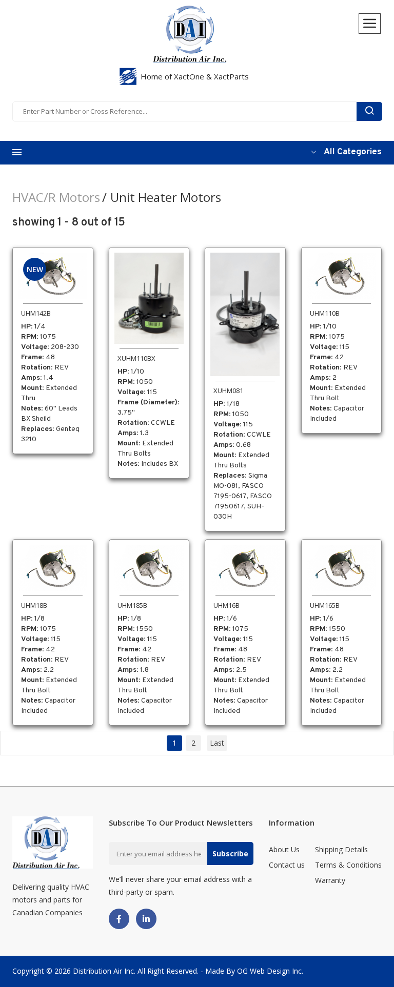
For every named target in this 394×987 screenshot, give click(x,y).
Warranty (330, 880)
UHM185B (132, 605)
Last (217, 743)
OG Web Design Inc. (270, 971)
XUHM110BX (136, 358)
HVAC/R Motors (56, 197)
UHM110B (325, 313)
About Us (284, 849)
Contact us (287, 865)
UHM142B (36, 313)
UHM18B (34, 605)
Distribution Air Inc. (104, 971)
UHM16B (226, 605)
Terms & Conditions (348, 865)
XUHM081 (228, 390)
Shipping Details (341, 849)
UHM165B (325, 605)
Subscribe (230, 853)
